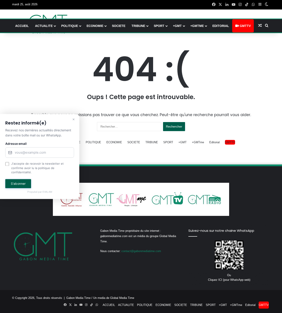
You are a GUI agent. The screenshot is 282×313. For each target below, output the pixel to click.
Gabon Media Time (78, 298)
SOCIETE (118, 26)
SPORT (159, 26)
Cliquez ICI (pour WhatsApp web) (229, 279)
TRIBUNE (138, 26)
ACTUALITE (44, 26)
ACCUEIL (22, 26)
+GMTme (197, 26)
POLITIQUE (69, 26)
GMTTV (245, 26)
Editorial (220, 26)
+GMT (177, 26)
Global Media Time (122, 298)
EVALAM (47, 191)
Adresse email (16, 144)
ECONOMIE (95, 26)
